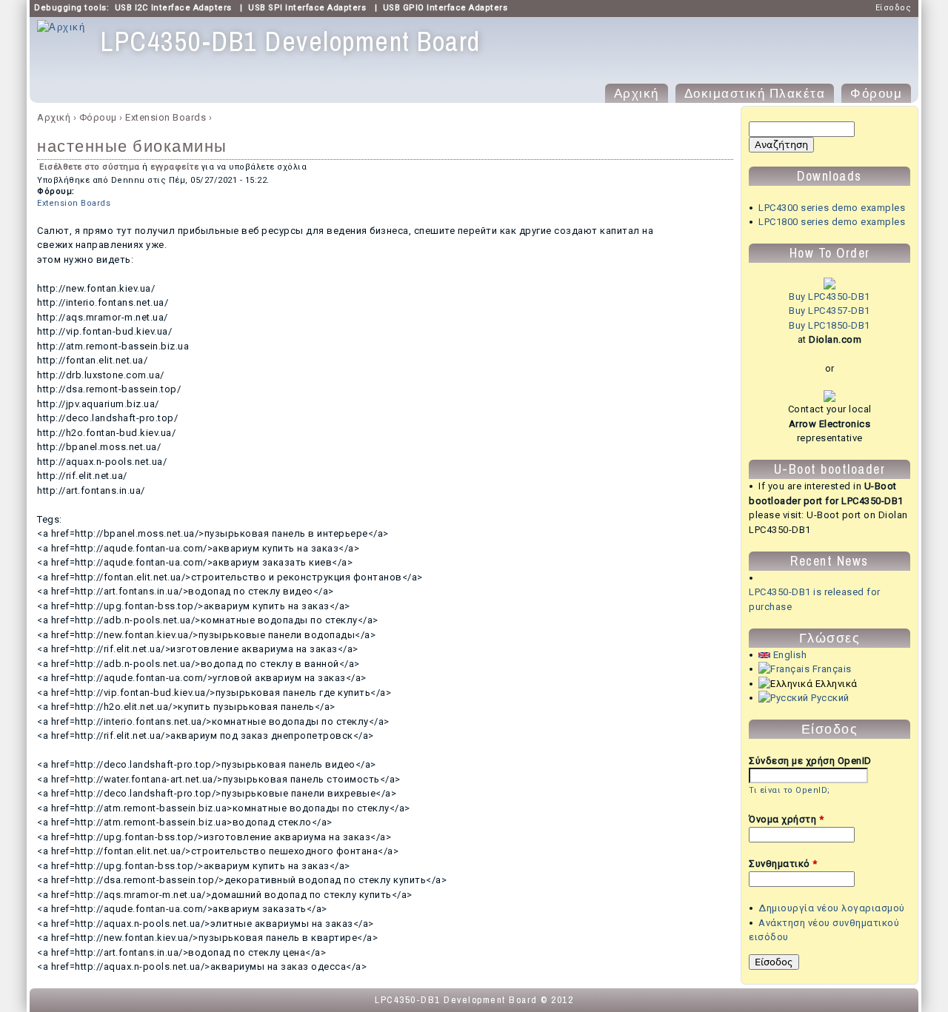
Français (831, 668)
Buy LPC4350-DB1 (829, 296)
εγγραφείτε (174, 167)
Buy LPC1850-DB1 (829, 325)
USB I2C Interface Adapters (173, 8)
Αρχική (636, 93)
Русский (829, 697)
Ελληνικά (835, 683)
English (788, 654)
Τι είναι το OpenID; (789, 790)
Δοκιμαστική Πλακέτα (755, 93)
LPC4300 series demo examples (831, 207)
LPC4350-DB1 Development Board (456, 999)
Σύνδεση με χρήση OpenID (810, 760)
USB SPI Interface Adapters (307, 8)
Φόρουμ (876, 93)
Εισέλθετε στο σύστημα (89, 167)
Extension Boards (165, 117)
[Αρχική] (61, 27)
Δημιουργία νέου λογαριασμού (831, 908)
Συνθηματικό (783, 863)
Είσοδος (893, 8)
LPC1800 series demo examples (831, 221)
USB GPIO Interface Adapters (445, 8)
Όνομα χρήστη (786, 819)
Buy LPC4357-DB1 (829, 310)
